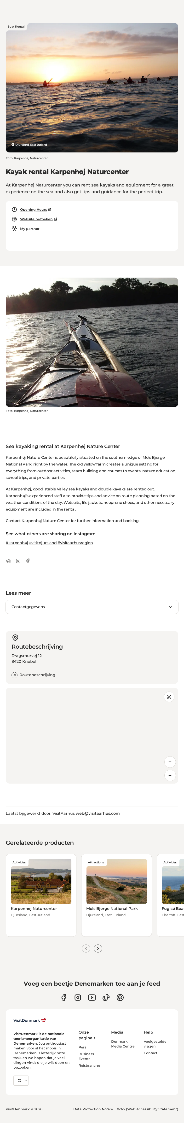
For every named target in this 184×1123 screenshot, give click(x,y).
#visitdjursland (43, 543)
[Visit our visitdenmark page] (92, 997)
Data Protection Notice (93, 1109)
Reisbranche (89, 1065)
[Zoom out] (170, 775)
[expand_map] (169, 697)
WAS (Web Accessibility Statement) (147, 1109)
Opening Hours (33, 209)
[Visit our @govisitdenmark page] (106, 997)
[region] (92, 736)
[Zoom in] (170, 762)
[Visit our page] (78, 997)
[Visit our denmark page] (63, 997)
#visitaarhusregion (75, 543)
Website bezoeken (36, 219)
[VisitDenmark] (29, 1020)
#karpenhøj (17, 543)
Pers (82, 1047)
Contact (150, 1053)
